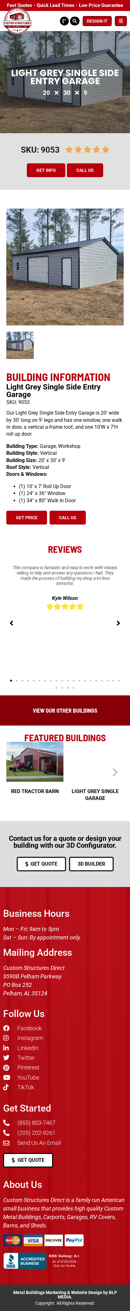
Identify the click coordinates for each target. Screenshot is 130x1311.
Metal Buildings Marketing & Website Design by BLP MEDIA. (65, 1294)
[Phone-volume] (64, 21)
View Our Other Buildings (65, 710)
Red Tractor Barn (35, 791)
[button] (47, 170)
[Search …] (75, 21)
